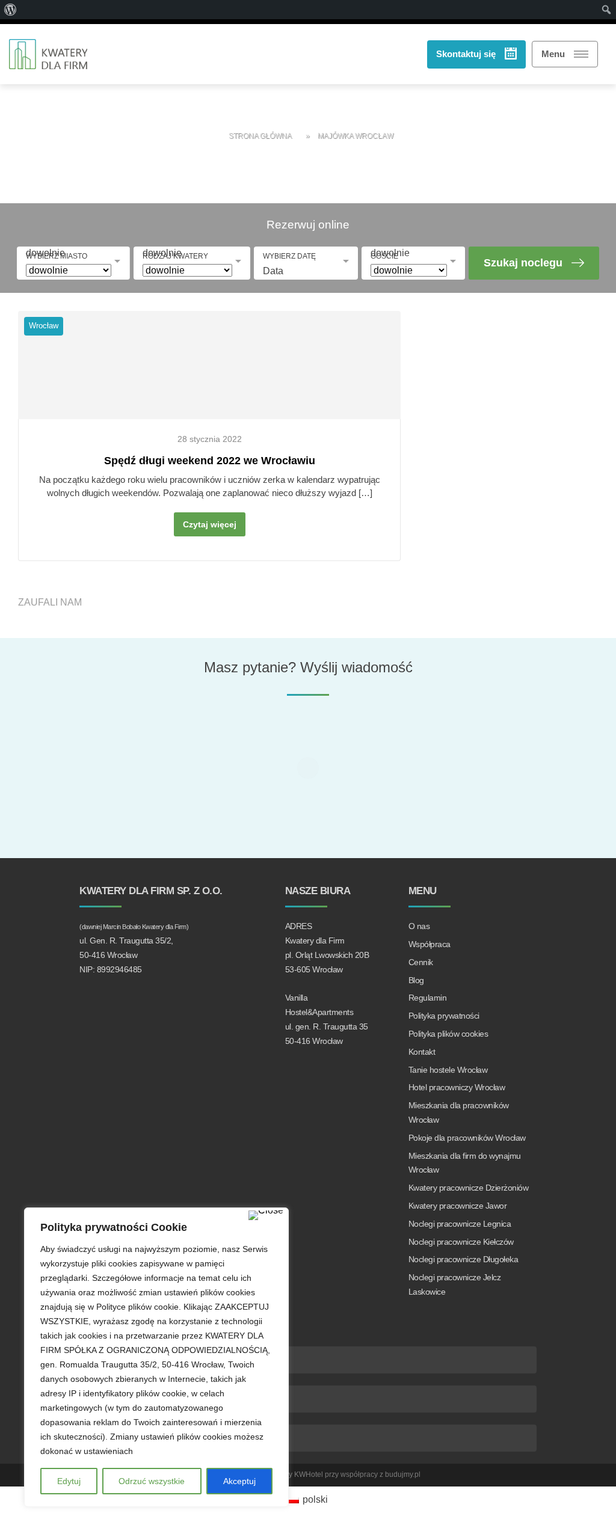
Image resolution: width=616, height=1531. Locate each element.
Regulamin (427, 997)
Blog (416, 980)
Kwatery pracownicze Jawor (457, 1205)
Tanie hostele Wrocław (448, 1070)
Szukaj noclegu (523, 263)
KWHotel (308, 1474)
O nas (419, 926)
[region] (156, 1357)
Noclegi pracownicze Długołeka (463, 1259)
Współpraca (429, 944)
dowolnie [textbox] (45, 253)
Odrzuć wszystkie (152, 1481)
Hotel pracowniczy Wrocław (456, 1087)
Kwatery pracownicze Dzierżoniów (468, 1187)
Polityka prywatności (443, 1015)
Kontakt (422, 1052)
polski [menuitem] (315, 1499)
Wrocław (43, 325)
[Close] (265, 1215)
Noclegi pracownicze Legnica (459, 1224)
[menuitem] (308, 1499)
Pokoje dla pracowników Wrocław (467, 1138)
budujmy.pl (402, 1474)
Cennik (420, 962)
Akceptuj (239, 1481)
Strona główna (260, 136)
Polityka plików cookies (448, 1034)
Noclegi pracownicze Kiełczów (461, 1242)
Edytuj (69, 1481)
